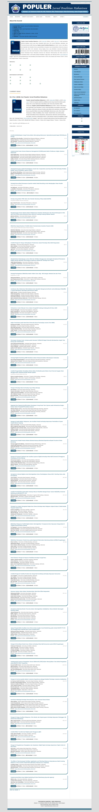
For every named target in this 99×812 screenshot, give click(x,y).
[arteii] (10, 80)
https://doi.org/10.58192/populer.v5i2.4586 (25, 349)
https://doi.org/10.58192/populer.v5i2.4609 (25, 397)
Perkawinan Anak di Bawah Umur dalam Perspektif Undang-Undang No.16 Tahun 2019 (34, 308)
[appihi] (20, 80)
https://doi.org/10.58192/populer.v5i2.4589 (25, 362)
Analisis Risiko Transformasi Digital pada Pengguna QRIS (26, 732)
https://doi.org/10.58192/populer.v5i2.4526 (25, 299)
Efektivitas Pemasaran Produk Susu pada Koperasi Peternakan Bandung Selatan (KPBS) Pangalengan (38, 540)
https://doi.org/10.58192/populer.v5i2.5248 (25, 708)
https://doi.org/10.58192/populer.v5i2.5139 (25, 670)
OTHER (62, 16)
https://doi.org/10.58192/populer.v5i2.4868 (25, 600)
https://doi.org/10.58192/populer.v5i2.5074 (25, 635)
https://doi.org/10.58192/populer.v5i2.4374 (25, 265)
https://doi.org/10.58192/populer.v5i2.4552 (25, 379)
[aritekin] (30, 77)
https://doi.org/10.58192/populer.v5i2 (21, 123)
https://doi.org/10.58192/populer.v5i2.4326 (25, 142)
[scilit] (30, 70)
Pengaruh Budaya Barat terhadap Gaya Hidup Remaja (25, 387)
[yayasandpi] (10, 83)
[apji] (10, 77)
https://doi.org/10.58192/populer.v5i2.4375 (25, 190)
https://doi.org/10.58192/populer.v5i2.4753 (25, 448)
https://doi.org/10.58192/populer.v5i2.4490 (25, 280)
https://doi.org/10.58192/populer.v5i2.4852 (25, 483)
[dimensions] (20, 70)
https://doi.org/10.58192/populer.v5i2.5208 (25, 736)
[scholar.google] (10, 65)
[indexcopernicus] (20, 65)
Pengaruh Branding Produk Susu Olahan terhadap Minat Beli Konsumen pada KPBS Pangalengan (37, 644)
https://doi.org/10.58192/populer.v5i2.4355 (25, 175)
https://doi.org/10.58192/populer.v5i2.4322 (25, 160)
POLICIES (47, 16)
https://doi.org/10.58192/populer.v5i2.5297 (25, 769)
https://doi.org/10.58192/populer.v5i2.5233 (25, 752)
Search (86, 16)
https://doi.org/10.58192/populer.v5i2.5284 (25, 723)
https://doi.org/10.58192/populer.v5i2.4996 (25, 565)
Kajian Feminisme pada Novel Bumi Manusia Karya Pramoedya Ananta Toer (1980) (33, 322)
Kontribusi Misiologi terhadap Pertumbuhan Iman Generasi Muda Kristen (30, 699)
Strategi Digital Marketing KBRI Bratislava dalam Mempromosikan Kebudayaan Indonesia (35, 357)
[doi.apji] (40, 83)
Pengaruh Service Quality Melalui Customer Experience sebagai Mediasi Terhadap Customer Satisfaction (38, 679)
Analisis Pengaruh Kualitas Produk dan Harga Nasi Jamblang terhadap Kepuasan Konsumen (35, 573)
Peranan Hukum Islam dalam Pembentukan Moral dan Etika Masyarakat (30, 591)
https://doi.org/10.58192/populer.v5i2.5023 (25, 619)
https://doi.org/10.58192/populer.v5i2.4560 (25, 314)
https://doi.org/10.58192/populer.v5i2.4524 (25, 498)
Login (11, 16)
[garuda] (30, 65)
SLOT (73, 156)
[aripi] (20, 77)
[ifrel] (20, 83)
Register (17, 16)
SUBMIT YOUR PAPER (27, 16)
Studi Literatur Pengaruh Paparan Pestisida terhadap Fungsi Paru (28, 557)
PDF (14, 162)
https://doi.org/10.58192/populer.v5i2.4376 (25, 204)
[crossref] (10, 70)
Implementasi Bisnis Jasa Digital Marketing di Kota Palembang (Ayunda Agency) (32, 777)
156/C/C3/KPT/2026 (64, 54)
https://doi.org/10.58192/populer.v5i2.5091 (25, 653)
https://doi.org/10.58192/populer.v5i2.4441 (25, 250)
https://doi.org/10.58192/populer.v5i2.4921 (25, 515)
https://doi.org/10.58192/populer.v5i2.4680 (25, 413)
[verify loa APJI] (81, 32)
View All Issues (14, 790)
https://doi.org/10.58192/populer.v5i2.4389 (25, 217)
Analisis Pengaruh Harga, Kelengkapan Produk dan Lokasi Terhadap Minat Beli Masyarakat (35, 242)
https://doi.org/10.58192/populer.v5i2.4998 (25, 583)
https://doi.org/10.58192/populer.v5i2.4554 (25, 331)
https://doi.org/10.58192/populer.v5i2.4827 (25, 465)
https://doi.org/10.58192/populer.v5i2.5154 (25, 691)
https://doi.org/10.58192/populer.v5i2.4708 (25, 432)
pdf (14, 145)
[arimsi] (30, 80)
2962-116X (21, 30)
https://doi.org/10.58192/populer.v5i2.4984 (25, 549)
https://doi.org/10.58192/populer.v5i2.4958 (25, 531)
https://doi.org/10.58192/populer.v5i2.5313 (25, 783)
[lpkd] (30, 83)
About (55, 16)
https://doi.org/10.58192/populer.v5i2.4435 (25, 234)
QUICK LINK (39, 16)
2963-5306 (22, 32)
